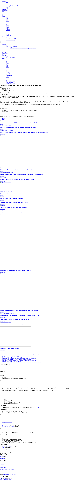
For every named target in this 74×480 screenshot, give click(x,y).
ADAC (3, 447)
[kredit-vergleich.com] (2, 464)
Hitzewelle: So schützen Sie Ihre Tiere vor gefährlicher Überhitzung (14, 188)
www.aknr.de (37, 407)
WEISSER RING (5, 417)
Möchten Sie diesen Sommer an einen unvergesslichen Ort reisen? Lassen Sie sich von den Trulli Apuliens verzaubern (24, 132)
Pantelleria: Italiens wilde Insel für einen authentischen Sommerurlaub (14, 184)
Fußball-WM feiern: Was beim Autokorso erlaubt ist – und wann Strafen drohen (17, 179)
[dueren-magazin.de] (3, 41)
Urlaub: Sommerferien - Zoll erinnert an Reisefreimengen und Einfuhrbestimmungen (17, 324)
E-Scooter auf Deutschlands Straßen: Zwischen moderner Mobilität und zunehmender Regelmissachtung (21, 174)
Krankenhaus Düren (5, 423)
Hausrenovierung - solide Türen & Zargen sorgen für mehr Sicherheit (14, 193)
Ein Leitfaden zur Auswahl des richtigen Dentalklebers (11, 198)
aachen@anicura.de (17, 431)
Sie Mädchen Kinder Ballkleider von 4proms (10, 474)
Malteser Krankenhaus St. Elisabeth (8, 426)
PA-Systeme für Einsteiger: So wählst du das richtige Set (12, 212)
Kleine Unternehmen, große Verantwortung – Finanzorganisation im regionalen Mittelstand (19, 310)
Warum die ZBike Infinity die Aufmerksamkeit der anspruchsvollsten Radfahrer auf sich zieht (19, 164)
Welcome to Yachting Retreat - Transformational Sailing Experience (14, 202)
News (7, 89)
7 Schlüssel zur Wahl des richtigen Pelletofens (9, 348)
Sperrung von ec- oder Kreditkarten (8, 446)
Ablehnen (5, 478)
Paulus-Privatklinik (5, 425)
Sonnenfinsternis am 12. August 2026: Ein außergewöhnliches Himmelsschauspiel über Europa (20, 122)
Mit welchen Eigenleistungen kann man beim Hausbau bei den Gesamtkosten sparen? (18, 127)
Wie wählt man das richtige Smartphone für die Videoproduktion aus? (15, 319)
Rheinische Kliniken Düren (6, 424)
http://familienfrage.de (3, 458)
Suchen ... (2, 42)
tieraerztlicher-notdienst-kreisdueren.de (29, 430)
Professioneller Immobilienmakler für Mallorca (7, 469)
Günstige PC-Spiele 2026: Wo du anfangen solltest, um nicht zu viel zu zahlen (16, 270)
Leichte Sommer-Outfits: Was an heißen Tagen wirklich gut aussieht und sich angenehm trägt (19, 169)
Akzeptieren (2, 478)
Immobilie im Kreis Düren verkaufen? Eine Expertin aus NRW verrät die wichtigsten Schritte (19, 315)
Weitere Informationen (3, 479)
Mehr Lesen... (2, 124)
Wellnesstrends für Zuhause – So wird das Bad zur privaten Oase (13, 207)
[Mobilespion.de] (3, 467)
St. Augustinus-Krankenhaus (7, 422)
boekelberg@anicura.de (22, 432)
